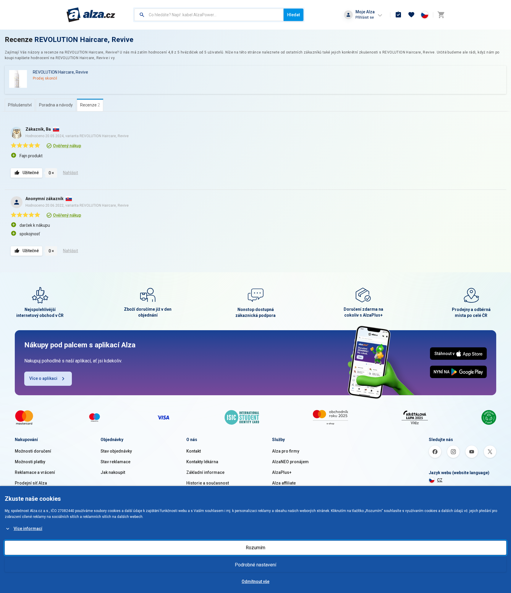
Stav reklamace (115, 461)
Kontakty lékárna (202, 461)
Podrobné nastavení (255, 565)
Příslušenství (20, 105)
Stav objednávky (116, 451)
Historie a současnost (207, 483)
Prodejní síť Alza (31, 483)
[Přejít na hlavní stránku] (91, 14)
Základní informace (205, 472)
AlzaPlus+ (282, 472)
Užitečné (30, 172)
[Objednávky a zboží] (398, 14)
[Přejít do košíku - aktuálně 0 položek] (440, 14)
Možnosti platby (30, 461)
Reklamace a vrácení (35, 472)
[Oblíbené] (411, 14)
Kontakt (193, 451)
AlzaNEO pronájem (290, 461)
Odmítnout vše (255, 581)
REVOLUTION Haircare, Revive (83, 39)
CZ (439, 480)
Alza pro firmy (285, 451)
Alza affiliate (284, 483)
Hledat (293, 14)
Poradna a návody (56, 105)
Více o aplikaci (43, 378)
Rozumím (255, 547)
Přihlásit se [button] (364, 17)
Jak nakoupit (113, 472)
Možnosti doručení (33, 451)
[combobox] (209, 15)
